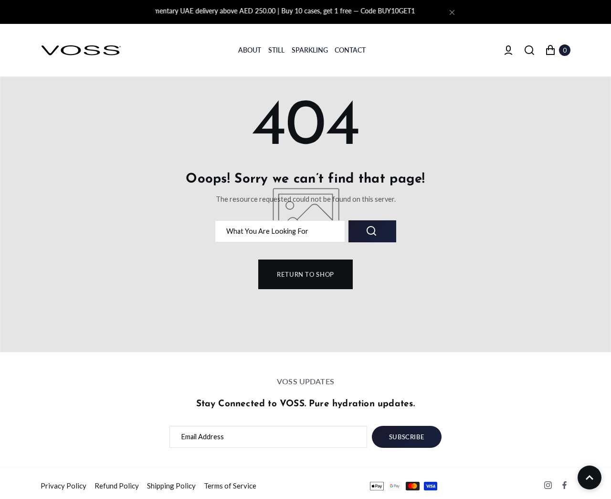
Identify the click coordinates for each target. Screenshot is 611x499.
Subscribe (407, 437)
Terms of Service (230, 485)
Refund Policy (117, 485)
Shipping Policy (171, 485)
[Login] (508, 50)
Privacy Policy (63, 485)
